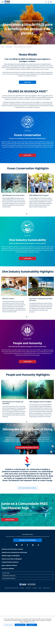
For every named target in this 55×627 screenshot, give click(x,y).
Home (2, 47)
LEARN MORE (27, 155)
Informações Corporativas (8, 575)
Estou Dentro (9, 519)
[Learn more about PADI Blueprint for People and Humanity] (14, 400)
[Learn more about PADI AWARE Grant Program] (41, 191)
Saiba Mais (27, 82)
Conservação (9, 47)
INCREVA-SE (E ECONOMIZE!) (27, 540)
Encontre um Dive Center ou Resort (12, 549)
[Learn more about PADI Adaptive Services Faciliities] (41, 400)
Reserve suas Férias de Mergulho (12, 559)
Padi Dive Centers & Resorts (8, 578)
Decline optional (20, 625)
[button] (27, 213)
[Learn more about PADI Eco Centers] (14, 296)
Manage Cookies (9, 625)
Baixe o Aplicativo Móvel (9, 565)
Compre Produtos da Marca (10, 562)
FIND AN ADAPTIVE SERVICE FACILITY (27, 447)
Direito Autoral (28, 587)
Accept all (31, 625)
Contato (39, 587)
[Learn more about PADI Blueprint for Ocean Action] (14, 191)
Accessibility (22, 587)
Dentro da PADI (5, 573)
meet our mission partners (28, 488)
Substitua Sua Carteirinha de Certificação (14, 552)
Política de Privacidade (14, 587)
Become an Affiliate (8, 568)
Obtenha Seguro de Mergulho (11, 555)
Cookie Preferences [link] (46, 587)
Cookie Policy (32, 622)
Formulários (34, 587)
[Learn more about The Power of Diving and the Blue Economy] (41, 296)
